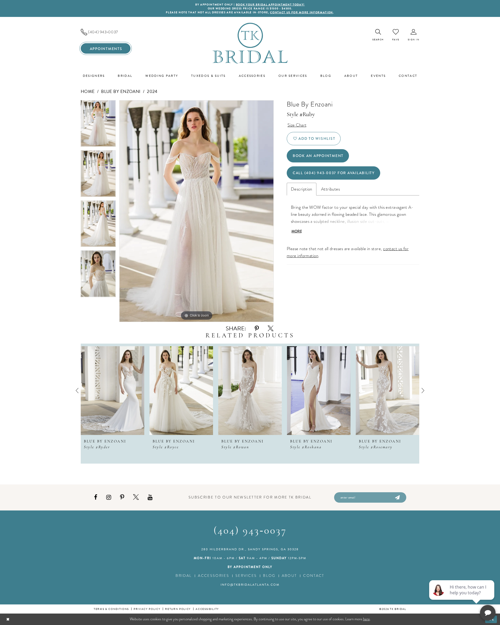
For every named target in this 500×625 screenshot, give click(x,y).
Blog (269, 575)
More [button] (296, 231)
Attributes (330, 189)
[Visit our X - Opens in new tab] (136, 497)
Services (246, 575)
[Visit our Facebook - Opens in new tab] (96, 497)
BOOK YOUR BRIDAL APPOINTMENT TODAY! (270, 5)
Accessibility (207, 609)
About (289, 575)
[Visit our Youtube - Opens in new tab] (150, 497)
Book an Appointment (318, 155)
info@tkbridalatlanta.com (250, 584)
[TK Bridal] (250, 43)
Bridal (184, 575)
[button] (414, 35)
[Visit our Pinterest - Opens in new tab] (122, 497)
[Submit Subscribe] (397, 497)
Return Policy (178, 609)
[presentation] (112, 390)
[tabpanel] (98, 125)
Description (301, 189)
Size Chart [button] (297, 125)
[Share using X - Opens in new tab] (270, 328)
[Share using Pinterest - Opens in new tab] (256, 328)
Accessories (213, 575)
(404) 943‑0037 (250, 531)
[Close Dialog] (8, 619)
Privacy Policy (147, 609)
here (366, 619)
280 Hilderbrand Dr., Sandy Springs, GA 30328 (250, 549)
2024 (152, 91)
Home (88, 91)
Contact (313, 575)
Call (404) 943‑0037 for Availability (334, 172)
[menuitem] (105, 32)
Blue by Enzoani (121, 91)
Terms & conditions (111, 609)
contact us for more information (301, 12)
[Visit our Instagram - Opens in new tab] (108, 497)
